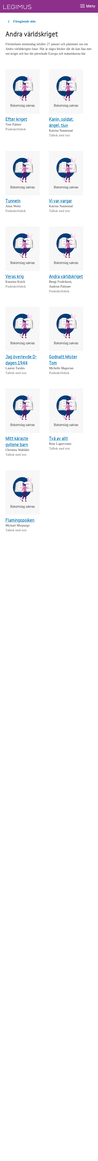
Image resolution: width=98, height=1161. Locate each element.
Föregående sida (24, 21)
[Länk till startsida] (26, 6)
